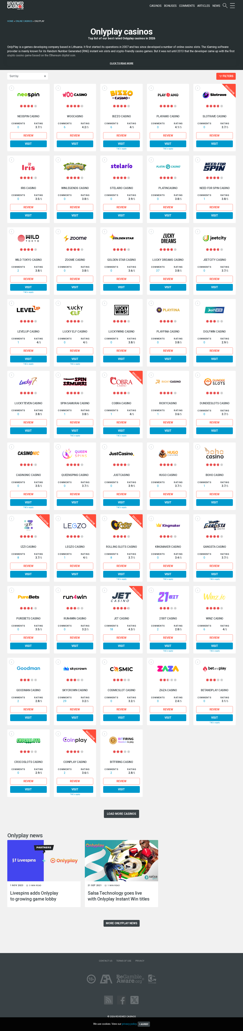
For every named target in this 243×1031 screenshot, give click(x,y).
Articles (203, 5)
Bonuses (170, 5)
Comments (187, 5)
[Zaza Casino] (168, 668)
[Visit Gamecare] (152, 979)
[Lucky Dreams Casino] (168, 238)
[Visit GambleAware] (130, 979)
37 (157, 270)
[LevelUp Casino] (28, 310)
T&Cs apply (121, 149)
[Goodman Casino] (28, 668)
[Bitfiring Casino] (121, 740)
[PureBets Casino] (28, 597)
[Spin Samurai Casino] (75, 381)
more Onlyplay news (121, 923)
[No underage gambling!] (91, 979)
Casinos (156, 5)
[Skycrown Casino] (75, 668)
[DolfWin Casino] (214, 310)
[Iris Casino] (28, 166)
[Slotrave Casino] (214, 94)
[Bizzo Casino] (121, 94)
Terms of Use (123, 960)
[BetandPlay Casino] (214, 668)
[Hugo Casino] (168, 453)
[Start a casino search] (225, 5)
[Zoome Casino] (75, 238)
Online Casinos (23, 21)
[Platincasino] (168, 166)
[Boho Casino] (214, 453)
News (216, 5)
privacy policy (129, 1023)
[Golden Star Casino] (121, 238)
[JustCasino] (121, 453)
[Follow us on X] (134, 1000)
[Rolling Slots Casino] (121, 525)
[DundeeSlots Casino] (214, 381)
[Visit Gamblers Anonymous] (106, 979)
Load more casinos (121, 813)
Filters (228, 76)
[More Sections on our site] (232, 5)
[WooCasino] (75, 94)
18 (111, 629)
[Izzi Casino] (28, 525)
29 (64, 701)
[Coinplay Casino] (75, 740)
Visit (28, 143)
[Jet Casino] (121, 597)
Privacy (139, 960)
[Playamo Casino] (168, 94)
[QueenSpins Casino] (75, 453)
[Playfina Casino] (168, 310)
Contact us (105, 960)
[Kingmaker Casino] (168, 525)
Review (28, 135)
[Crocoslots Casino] (28, 740)
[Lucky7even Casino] (28, 381)
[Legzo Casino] (75, 525)
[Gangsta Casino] (214, 525)
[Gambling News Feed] (108, 1000)
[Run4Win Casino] (75, 597)
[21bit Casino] (168, 597)
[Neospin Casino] (28, 94)
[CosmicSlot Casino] (121, 668)
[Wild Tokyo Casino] (28, 238)
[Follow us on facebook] (121, 1000)
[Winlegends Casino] (75, 166)
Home (10, 21)
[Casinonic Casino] (28, 453)
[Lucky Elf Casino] (75, 310)
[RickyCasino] (168, 381)
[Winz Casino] (214, 597)
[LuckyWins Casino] (121, 310)
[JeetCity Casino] (214, 238)
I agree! (143, 1024)
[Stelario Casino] (121, 166)
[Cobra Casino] (121, 381)
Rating (38, 123)
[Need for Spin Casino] (214, 166)
